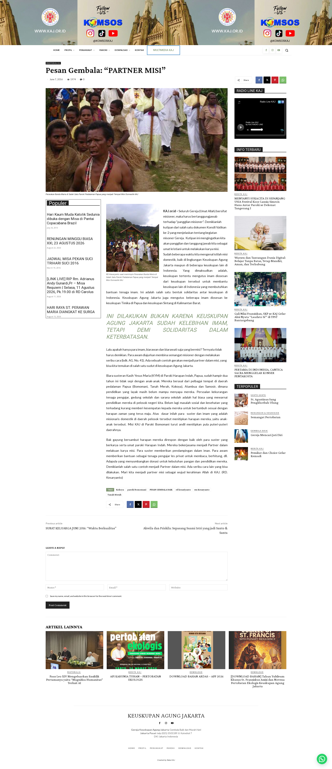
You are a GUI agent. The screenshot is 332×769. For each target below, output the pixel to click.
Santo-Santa (258, 395)
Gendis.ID (240, 461)
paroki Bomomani (136, 489)
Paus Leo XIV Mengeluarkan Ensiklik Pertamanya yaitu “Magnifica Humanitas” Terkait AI (74, 679)
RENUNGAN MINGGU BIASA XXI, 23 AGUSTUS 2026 (70, 241)
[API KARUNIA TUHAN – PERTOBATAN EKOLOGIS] (135, 650)
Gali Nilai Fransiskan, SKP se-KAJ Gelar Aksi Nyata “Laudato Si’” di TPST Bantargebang (260, 317)
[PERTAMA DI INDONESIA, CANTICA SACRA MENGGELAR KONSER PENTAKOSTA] (260, 345)
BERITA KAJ (240, 194)
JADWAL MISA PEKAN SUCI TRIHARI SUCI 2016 (70, 261)
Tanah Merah (114, 494)
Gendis (176, 740)
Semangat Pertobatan (265, 417)
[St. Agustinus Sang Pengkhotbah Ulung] (241, 400)
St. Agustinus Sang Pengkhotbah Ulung (264, 400)
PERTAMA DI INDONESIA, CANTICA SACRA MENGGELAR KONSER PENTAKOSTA (258, 373)
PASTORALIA (53, 63)
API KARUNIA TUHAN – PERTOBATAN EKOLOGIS (135, 677)
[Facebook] (266, 50)
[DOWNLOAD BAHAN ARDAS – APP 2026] (196, 650)
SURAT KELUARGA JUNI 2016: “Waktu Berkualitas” (81, 528)
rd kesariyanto (183, 489)
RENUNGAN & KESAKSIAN (265, 413)
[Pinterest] (274, 80)
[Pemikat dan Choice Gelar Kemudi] (241, 454)
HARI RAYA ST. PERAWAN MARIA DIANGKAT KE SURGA (71, 310)
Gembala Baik (259, 431)
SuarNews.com (160, 740)
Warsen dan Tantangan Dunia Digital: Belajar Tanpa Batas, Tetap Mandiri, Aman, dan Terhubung (260, 261)
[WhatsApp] (282, 80)
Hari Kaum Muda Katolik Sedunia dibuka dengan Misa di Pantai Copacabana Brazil (73, 218)
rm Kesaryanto (202, 489)
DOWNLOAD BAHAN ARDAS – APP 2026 (196, 676)
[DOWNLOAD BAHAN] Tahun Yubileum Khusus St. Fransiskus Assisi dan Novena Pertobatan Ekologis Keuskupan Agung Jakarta (258, 681)
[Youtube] (279, 50)
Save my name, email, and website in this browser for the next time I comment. (86, 596)
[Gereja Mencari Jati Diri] (241, 436)
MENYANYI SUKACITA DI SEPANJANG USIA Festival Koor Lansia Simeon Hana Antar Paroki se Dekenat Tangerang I (259, 203)
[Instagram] (272, 50)
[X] (267, 80)
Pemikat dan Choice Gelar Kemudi (268, 454)
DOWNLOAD (196, 672)
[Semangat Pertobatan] (241, 418)
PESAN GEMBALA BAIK (161, 489)
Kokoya (120, 489)
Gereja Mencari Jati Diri (266, 435)
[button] (287, 50)
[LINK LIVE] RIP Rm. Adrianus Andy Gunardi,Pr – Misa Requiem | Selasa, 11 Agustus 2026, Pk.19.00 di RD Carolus (70, 285)
